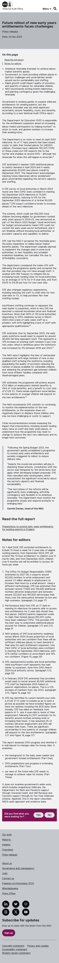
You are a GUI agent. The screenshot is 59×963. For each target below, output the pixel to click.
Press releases (9, 854)
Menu (46, 8)
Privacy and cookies (38, 945)
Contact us (8, 878)
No (50, 815)
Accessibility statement (14, 949)
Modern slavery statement (16, 953)
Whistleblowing (10, 888)
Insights (6, 844)
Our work (7, 834)
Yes (38, 815)
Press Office (8, 893)
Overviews (7, 849)
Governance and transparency (18, 868)
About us (7, 863)
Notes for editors (13, 63)
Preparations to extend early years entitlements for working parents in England (27, 528)
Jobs (4, 873)
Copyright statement (13, 945)
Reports (6, 839)
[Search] (55, 8)
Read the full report (14, 60)
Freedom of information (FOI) (18, 883)
